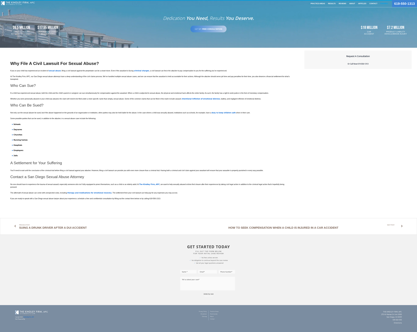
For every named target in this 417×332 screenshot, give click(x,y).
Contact (373, 3)
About (212, 316)
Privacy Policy (203, 311)
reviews (342, 3)
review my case (208, 294)
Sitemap (204, 316)
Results (332, 3)
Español (384, 3)
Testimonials (214, 314)
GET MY (208, 29)
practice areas (318, 3)
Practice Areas (214, 311)
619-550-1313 (404, 3)
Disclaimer (204, 314)
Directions (398, 323)
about (352, 3)
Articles (362, 3)
